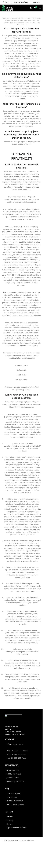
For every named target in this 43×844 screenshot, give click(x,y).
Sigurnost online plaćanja (16, 828)
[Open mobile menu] (40, 8)
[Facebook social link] (3, 2)
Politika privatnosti (14, 774)
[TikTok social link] (8, 2)
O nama (10, 817)
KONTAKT (36, 2)
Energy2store (13, 840)
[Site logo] (7, 8)
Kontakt (9, 824)
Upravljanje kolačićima (15, 781)
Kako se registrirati (14, 793)
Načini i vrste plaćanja (15, 804)
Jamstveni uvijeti (13, 777)
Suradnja (10, 820)
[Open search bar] (31, 8)
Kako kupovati (12, 797)
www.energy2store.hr (19, 199)
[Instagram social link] (5, 2)
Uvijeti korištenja (13, 770)
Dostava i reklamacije (15, 801)
